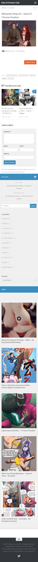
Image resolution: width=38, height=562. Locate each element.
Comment (7, 132)
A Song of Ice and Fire (11, 75)
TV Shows (10, 8)
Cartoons (6, 228)
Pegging (4, 78)
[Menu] (35, 2)
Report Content (30, 62)
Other (5, 253)
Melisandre (32, 75)
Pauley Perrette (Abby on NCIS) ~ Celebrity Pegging (26, 110)
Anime (5, 219)
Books (4, 8)
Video (5, 262)
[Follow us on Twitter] (35, 176)
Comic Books (7, 238)
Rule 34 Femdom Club (10, 2)
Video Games (7, 267)
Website (6, 154)
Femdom (6, 243)
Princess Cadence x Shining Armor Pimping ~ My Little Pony (9, 110)
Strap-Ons (11, 78)
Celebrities (6, 233)
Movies (5, 248)
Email (22, 146)
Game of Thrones (23, 75)
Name (6, 146)
